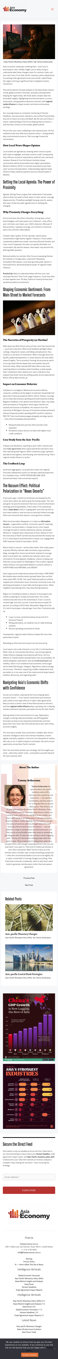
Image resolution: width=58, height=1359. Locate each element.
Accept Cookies (30, 1355)
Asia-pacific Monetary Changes (21, 934)
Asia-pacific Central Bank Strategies (23, 974)
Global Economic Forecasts (29, 1275)
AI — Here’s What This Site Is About (29, 1264)
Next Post (29, 885)
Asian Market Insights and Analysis (29, 1281)
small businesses (41, 661)
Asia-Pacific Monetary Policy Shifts (18, 62)
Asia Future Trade (29, 1332)
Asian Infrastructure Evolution (29, 1329)
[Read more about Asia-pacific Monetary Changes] (29, 917)
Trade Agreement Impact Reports (29, 1290)
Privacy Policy (29, 1261)
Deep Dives (29, 1284)
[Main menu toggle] (52, 9)
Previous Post (29, 878)
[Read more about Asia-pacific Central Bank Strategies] (29, 957)
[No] (54, 1348)
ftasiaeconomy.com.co (29, 1244)
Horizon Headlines (29, 1287)
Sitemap (29, 1258)
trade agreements (14, 449)
